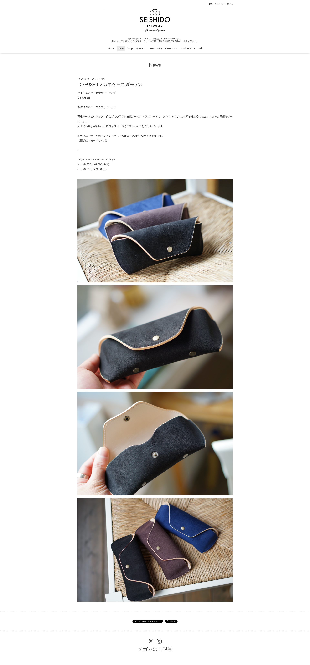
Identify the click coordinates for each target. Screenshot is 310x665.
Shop (130, 48)
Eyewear (140, 48)
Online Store (188, 48)
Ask (200, 48)
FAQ (159, 48)
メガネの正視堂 (155, 649)
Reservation (171, 48)
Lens (151, 48)
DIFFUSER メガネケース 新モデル (110, 84)
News (121, 48)
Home (111, 48)
